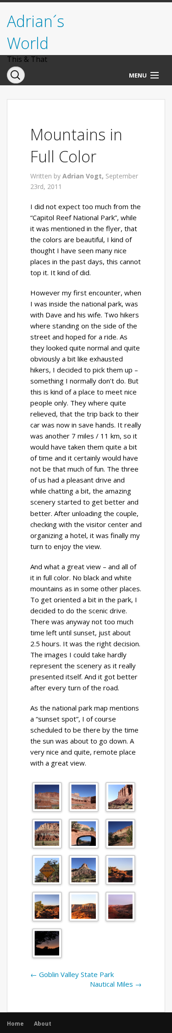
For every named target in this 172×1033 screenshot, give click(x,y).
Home (15, 1023)
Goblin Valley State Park (72, 974)
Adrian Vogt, (83, 176)
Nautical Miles (116, 984)
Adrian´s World (35, 32)
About (42, 1023)
